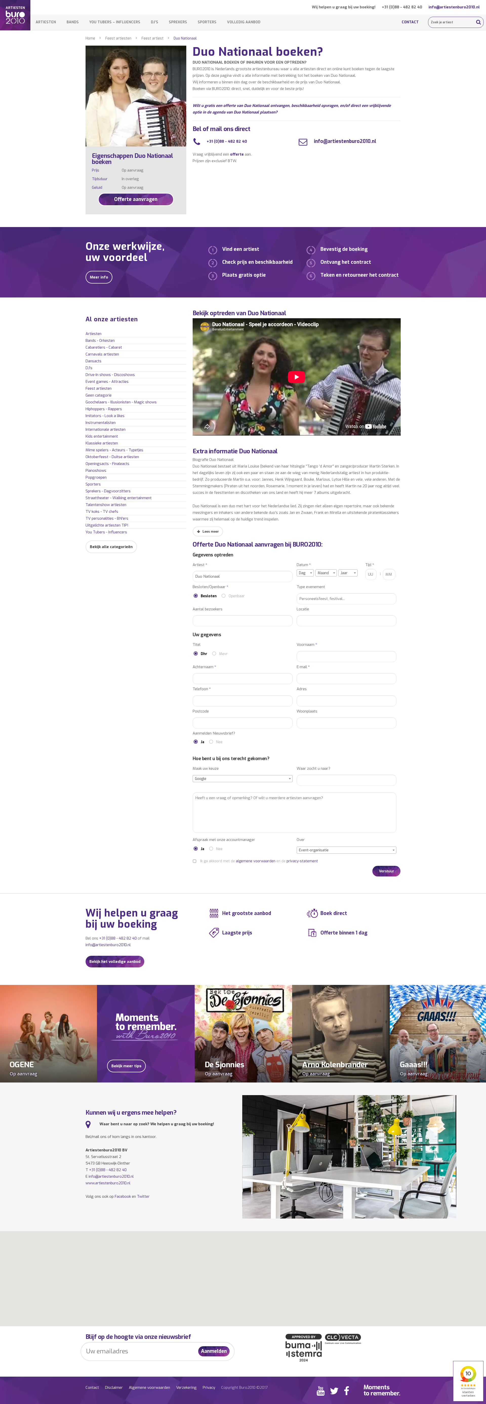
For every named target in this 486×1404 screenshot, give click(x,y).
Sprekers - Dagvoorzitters (108, 491)
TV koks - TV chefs (102, 511)
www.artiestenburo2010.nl (108, 1183)
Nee (219, 742)
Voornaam (307, 644)
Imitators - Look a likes (105, 415)
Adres (302, 689)
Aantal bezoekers (207, 609)
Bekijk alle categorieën (111, 546)
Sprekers (178, 22)
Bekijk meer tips (126, 1066)
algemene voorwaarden (255, 861)
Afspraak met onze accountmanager (224, 839)
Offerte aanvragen (135, 199)
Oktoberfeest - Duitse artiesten (112, 456)
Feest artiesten (118, 38)
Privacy (209, 1387)
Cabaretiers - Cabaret (104, 347)
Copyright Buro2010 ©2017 (244, 1387)
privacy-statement (302, 861)
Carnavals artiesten (102, 354)
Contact (410, 22)
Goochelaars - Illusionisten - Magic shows (121, 402)
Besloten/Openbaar (210, 587)
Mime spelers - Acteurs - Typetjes (114, 450)
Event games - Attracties (107, 381)
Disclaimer (114, 1387)
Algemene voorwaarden (149, 1387)
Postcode (201, 711)
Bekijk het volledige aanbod (114, 961)
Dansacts (94, 361)
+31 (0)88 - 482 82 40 (402, 7)
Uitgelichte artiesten (107, 525)
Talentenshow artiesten (106, 504)
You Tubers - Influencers (106, 532)
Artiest (200, 565)
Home (90, 38)
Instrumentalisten (101, 422)
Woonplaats (307, 711)
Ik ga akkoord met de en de (259, 861)
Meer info (99, 277)
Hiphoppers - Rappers (104, 408)
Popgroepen (96, 477)
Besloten (209, 596)
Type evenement (311, 587)
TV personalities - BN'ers (107, 518)
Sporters (207, 22)
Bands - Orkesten (100, 340)
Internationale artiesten (106, 429)
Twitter (143, 1196)
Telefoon (202, 689)
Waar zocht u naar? (313, 768)
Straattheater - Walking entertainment (119, 497)
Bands (73, 22)
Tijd (369, 565)
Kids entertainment (102, 436)
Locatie (303, 609)
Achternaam (204, 667)
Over (301, 839)
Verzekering (186, 1387)
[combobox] (305, 572)
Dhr (204, 653)
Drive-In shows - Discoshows (110, 374)
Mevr (223, 653)
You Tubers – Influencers (114, 22)
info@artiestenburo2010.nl (454, 7)
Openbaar (237, 596)
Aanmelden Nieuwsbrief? (214, 733)
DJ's (89, 367)
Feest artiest (152, 38)
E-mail (303, 667)
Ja (202, 742)
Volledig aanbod (243, 22)
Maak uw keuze (206, 768)
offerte (237, 154)
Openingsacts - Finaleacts (107, 463)
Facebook (123, 1196)
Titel (196, 644)
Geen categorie (99, 395)
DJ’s (154, 22)
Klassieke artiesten (102, 443)
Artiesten (46, 22)
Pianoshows (96, 470)
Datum (304, 565)
